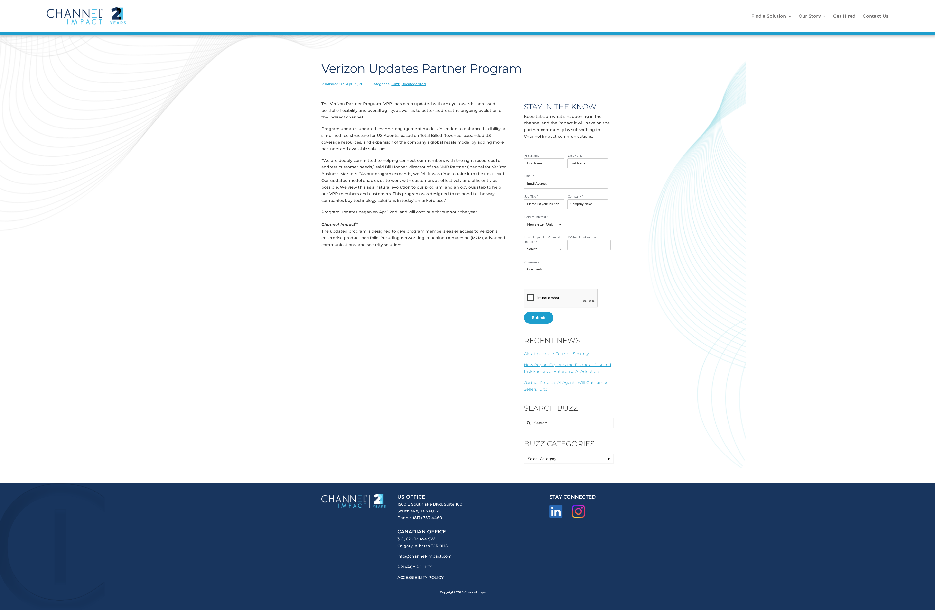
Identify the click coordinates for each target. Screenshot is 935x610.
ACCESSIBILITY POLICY (420, 577)
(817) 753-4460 (427, 517)
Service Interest (536, 217)
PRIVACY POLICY (414, 567)
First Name (533, 155)
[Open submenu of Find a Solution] (788, 16)
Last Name (576, 155)
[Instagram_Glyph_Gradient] (578, 506)
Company (575, 196)
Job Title (531, 196)
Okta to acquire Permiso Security (556, 353)
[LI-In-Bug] (556, 506)
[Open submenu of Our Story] (823, 16)
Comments (531, 262)
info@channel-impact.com (424, 556)
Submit (539, 317)
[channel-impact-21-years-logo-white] (353, 495)
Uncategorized (414, 84)
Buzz (395, 84)
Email (529, 176)
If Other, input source (582, 237)
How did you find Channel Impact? (542, 240)
